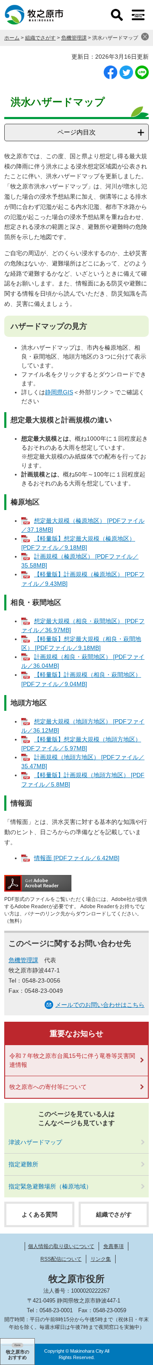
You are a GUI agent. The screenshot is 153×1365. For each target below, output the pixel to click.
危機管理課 (74, 38)
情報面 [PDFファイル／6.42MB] (76, 858)
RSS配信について (61, 1259)
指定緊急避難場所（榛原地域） (50, 1186)
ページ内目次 (76, 132)
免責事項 (113, 1246)
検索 (117, 15)
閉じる (145, 36)
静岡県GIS (59, 392)
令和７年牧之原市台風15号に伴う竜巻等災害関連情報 (72, 1060)
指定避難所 (23, 1164)
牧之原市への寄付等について (48, 1086)
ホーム (12, 38)
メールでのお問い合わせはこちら (99, 1004)
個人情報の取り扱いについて (61, 1246)
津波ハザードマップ (35, 1142)
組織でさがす (40, 38)
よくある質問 (39, 1214)
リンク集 (101, 1259)
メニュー (138, 15)
